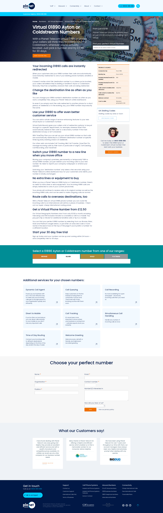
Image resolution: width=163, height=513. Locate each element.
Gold (92, 256)
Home (35, 21)
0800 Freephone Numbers (110, 494)
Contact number (91, 382)
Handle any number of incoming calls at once (113, 317)
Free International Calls (129, 491)
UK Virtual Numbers (55, 21)
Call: (126, 6)
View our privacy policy (106, 410)
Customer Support (68, 491)
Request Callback (113, 152)
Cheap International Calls (130, 488)
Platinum (116, 256)
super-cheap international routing (52, 205)
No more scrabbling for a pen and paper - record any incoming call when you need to (115, 294)
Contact (97, 6)
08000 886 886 (42, 14)
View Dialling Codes (107, 118)
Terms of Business (68, 497)
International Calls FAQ (69, 494)
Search (138, 6)
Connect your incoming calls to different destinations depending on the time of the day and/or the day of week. (35, 340)
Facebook (127, 505)
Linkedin (130, 505)
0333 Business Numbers (109, 491)
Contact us (66, 488)
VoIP (51, 6)
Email (87, 374)
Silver (68, 256)
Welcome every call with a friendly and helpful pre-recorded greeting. (74, 339)
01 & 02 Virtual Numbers (109, 488)
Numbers (42, 21)
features (76, 119)
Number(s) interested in (93, 388)
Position (38, 389)
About (86, 6)
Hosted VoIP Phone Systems (91, 488)
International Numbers (109, 497)
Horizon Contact (87, 496)
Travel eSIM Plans (127, 494)
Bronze (44, 256)
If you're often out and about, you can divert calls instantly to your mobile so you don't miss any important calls (35, 318)
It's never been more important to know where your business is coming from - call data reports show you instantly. (75, 319)
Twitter (123, 505)
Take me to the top (138, 505)
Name (38, 374)
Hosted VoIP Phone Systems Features (91, 492)
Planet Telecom (29, 6)
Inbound (61, 6)
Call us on (32, 489)
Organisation (40, 382)
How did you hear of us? (94, 403)
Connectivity (74, 6)
